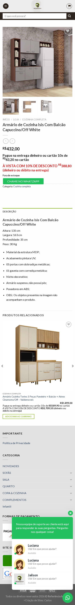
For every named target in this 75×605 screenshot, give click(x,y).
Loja (16, 119)
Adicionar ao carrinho (18, 416)
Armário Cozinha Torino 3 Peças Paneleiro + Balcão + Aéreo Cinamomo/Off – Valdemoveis (34, 398)
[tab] (37, 211)
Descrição (9, 211)
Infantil (7, 506)
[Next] (72, 372)
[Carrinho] (69, 6)
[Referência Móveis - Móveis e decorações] (37, 6)
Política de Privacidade (16, 443)
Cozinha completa (34, 119)
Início (6, 119)
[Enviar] (69, 16)
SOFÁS (7, 472)
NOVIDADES (11, 466)
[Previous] (2, 372)
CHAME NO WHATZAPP (23, 181)
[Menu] (6, 6)
